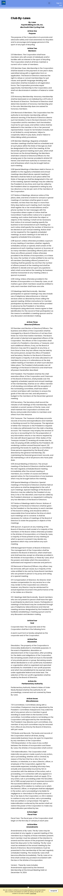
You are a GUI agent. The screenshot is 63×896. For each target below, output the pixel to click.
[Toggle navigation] (49, 3)
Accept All (54, 891)
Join (60, 5)
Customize (33, 893)
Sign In (58, 3)
